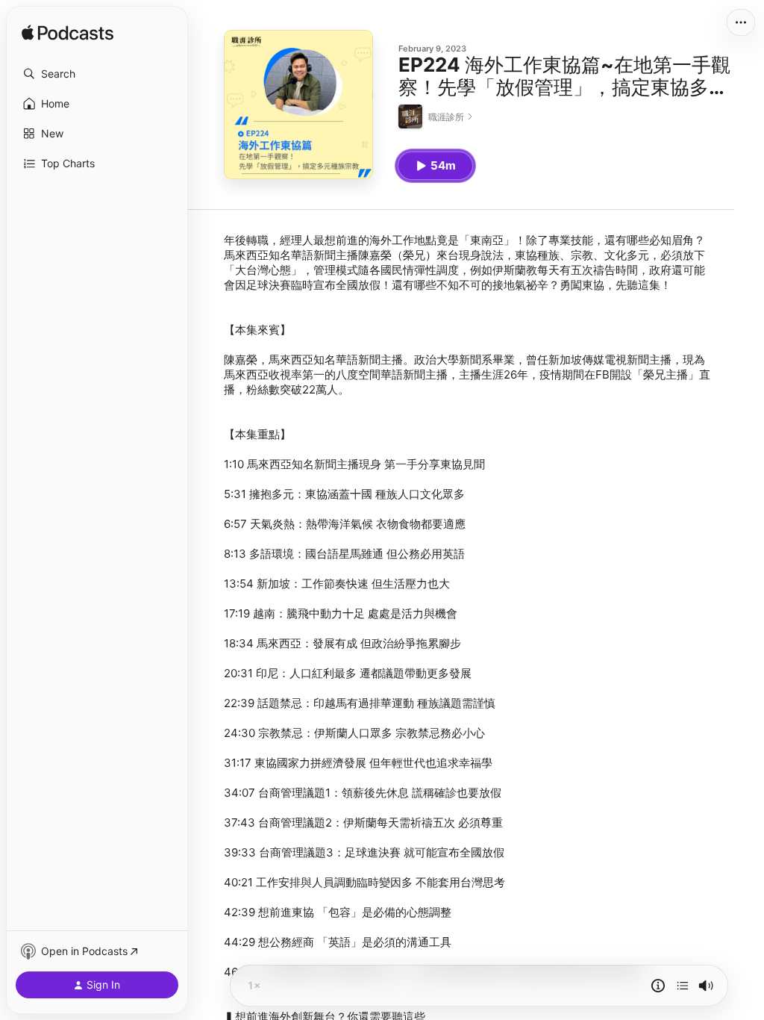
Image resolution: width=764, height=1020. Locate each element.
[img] (67, 33)
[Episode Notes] (658, 985)
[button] (97, 74)
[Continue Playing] (683, 985)
